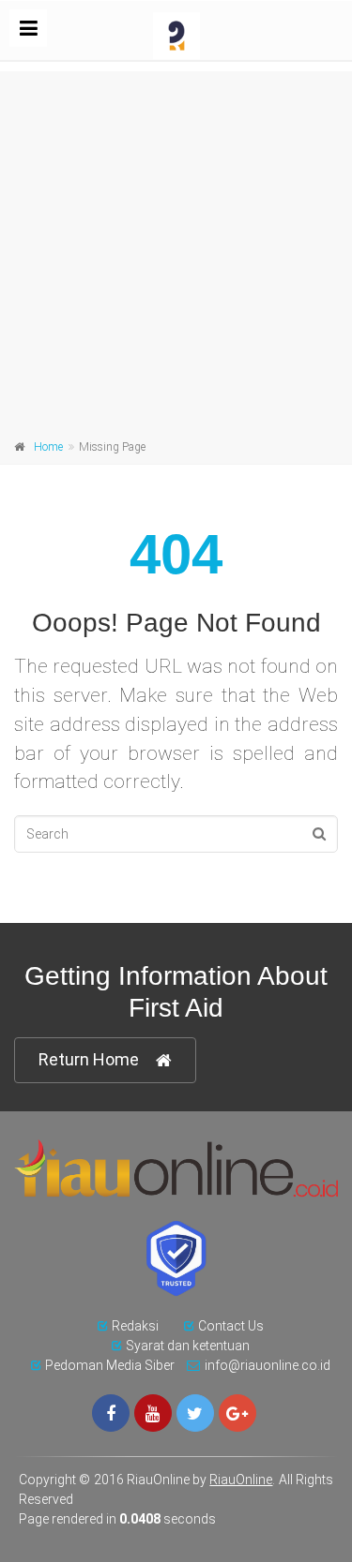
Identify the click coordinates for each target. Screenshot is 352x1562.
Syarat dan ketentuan (188, 1345)
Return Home (88, 1059)
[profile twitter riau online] (195, 1413)
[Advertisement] (176, 247)
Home (48, 447)
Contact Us (231, 1325)
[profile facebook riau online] (111, 1413)
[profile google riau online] (237, 1413)
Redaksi (135, 1325)
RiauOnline (240, 1479)
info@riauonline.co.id (267, 1365)
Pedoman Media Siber (110, 1365)
